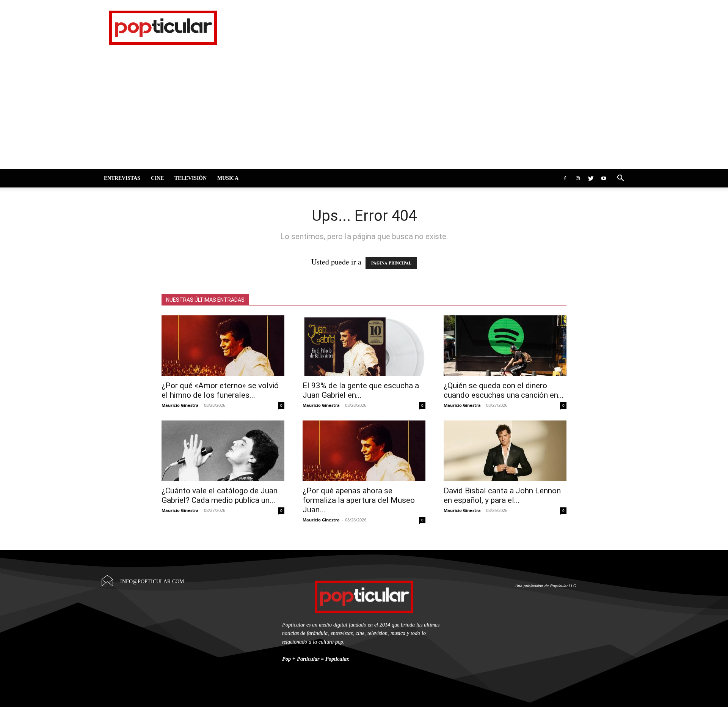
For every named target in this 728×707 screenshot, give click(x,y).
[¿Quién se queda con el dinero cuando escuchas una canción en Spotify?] (505, 345)
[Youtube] (603, 178)
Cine (157, 178)
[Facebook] (565, 178)
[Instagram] (578, 178)
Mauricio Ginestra (180, 405)
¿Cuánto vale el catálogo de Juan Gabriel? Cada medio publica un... (220, 495)
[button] (620, 178)
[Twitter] (590, 178)
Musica (227, 178)
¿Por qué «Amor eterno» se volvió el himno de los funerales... (220, 390)
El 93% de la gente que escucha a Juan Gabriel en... (361, 390)
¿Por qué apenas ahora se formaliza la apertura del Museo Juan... (359, 500)
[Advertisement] (364, 112)
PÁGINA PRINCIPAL (391, 263)
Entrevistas (122, 178)
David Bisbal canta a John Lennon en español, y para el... (502, 495)
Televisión (190, 178)
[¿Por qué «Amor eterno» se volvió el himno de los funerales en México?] (223, 345)
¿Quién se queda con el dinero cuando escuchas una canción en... (504, 390)
